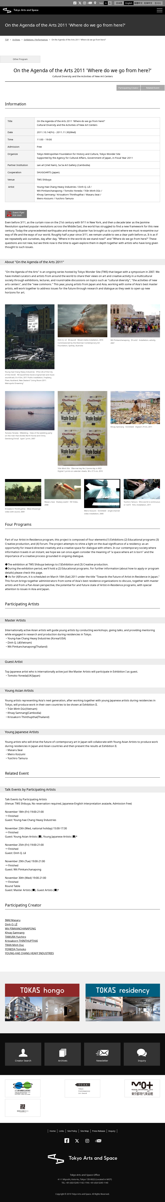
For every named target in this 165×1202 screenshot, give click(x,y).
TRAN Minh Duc (14, 945)
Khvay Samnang (14, 932)
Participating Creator (128, 87)
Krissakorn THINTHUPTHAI (21, 941)
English (128, 3)
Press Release (98, 1130)
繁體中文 (138, 3)
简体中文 (148, 3)
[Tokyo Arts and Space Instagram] (88, 1138)
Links (61, 1130)
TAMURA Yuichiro (15, 937)
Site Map (84, 1130)
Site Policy (72, 1130)
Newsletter (102, 1060)
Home (53, 1130)
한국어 (158, 3)
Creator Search (23, 1060)
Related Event (152, 87)
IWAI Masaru (12, 920)
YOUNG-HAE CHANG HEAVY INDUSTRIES (29, 953)
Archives (16, 39)
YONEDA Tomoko (15, 949)
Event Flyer (18, 214)
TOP (7, 39)
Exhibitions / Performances (36, 39)
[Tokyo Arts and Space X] (78, 1138)
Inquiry (142, 1060)
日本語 (119, 3)
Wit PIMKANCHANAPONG (20, 928)
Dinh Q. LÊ (11, 924)
